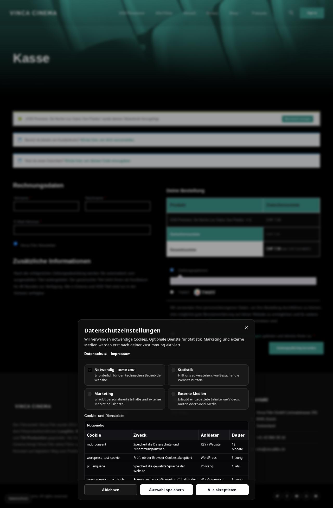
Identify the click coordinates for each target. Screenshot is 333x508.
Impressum (120, 354)
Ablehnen (110, 490)
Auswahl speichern (166, 490)
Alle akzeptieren (222, 490)
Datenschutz (95, 354)
